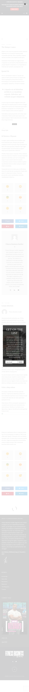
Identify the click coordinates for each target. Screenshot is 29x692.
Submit (20, 362)
